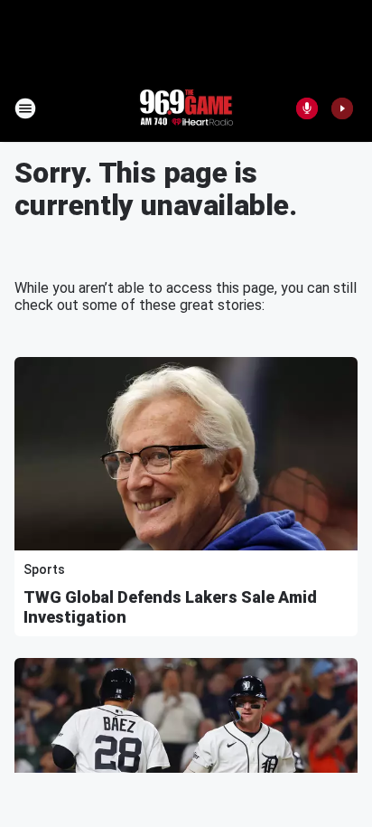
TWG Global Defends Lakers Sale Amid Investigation (170, 606)
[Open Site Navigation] (25, 108)
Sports (44, 569)
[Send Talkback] (307, 108)
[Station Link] (186, 108)
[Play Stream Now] (342, 108)
